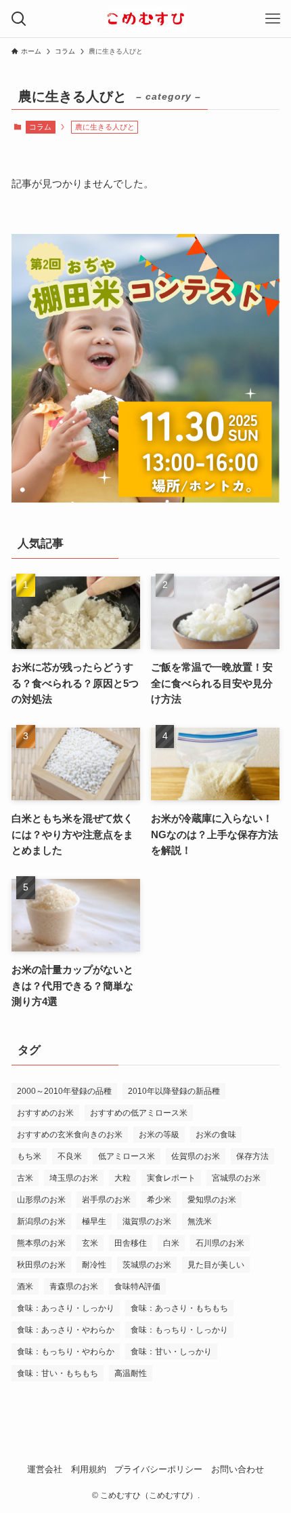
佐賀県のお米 (195, 1156)
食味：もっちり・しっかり (179, 1330)
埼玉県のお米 (73, 1178)
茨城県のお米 (146, 1265)
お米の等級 (159, 1134)
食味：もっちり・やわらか (65, 1351)
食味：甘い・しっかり (171, 1351)
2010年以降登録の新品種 (174, 1091)
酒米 (25, 1286)
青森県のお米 (73, 1286)
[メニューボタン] (272, 18)
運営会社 (44, 1469)
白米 (171, 1243)
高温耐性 (130, 1373)
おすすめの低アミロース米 (138, 1113)
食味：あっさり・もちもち (179, 1308)
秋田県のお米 (41, 1265)
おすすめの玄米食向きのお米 (69, 1134)
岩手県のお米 (106, 1199)
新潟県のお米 (41, 1221)
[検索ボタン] (18, 18)
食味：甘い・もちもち (57, 1373)
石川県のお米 (220, 1243)
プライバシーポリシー (158, 1469)
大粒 (122, 1178)
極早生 (94, 1221)
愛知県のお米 (211, 1199)
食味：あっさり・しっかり (65, 1308)
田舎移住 (130, 1243)
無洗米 (199, 1221)
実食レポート (171, 1178)
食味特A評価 (137, 1286)
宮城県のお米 (236, 1178)
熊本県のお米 (41, 1243)
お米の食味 (216, 1134)
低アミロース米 (126, 1156)
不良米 (70, 1156)
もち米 (29, 1156)
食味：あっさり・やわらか (65, 1330)
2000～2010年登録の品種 (64, 1091)
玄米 (90, 1243)
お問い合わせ (237, 1469)
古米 (25, 1178)
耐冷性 (94, 1265)
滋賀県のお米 (146, 1221)
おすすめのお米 (45, 1113)
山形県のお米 (41, 1199)
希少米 (159, 1199)
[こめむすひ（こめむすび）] (145, 18)
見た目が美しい (215, 1265)
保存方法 (252, 1156)
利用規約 (88, 1469)
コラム (40, 127)
